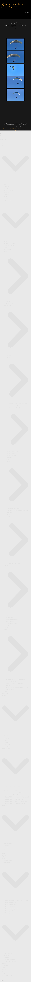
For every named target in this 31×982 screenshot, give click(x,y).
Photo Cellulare (8, 126)
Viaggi (25, 123)
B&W (17, 124)
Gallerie (9, 123)
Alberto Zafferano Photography (14, 5)
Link (13, 126)
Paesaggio (21, 123)
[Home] (15, 28)
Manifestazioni (7, 124)
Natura (16, 123)
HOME (4, 123)
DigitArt (20, 124)
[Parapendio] (15, 44)
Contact (24, 126)
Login (20, 126)
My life (16, 126)
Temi (13, 123)
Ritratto (12, 124)
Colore (24, 124)
